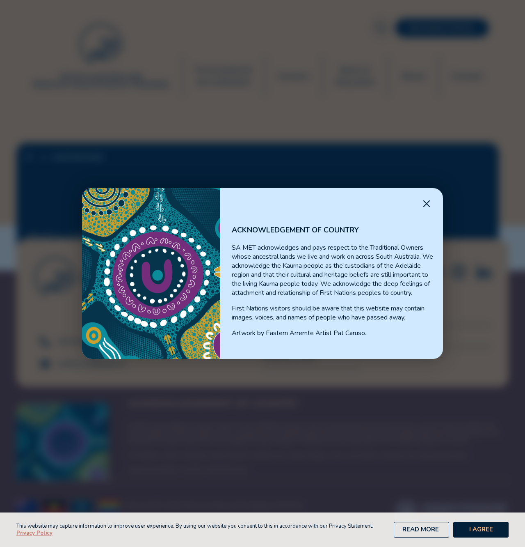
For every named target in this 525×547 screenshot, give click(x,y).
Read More (420, 529)
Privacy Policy (34, 533)
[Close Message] (426, 204)
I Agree (481, 529)
